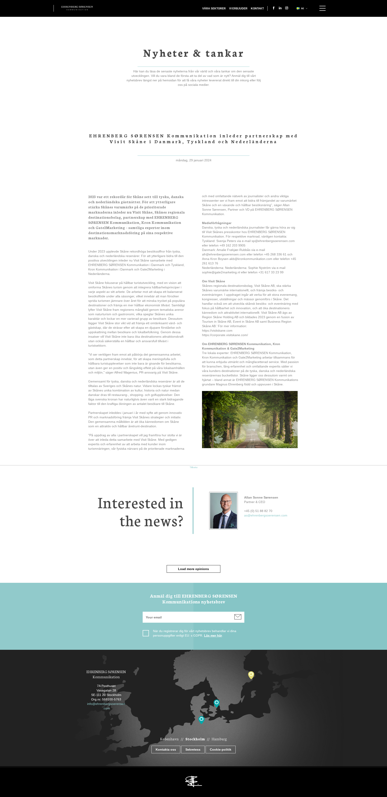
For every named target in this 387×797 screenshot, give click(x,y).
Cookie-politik (220, 749)
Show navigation (322, 8)
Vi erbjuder (238, 8)
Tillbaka (194, 467)
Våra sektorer (214, 8)
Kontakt (257, 8)
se (302, 8)
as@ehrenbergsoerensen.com (265, 515)
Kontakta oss (166, 749)
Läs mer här (213, 635)
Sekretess (192, 749)
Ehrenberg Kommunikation (77, 8)
